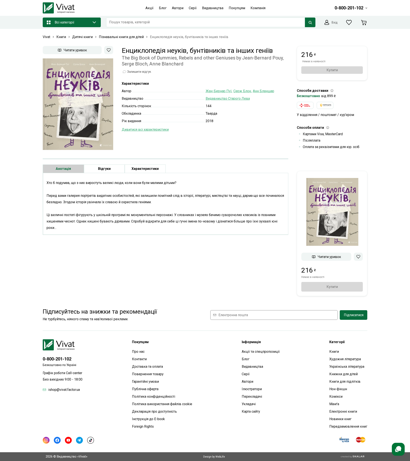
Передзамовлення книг (348, 426)
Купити (332, 70)
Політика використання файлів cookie (162, 404)
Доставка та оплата (147, 367)
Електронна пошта (233, 315)
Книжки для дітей (343, 374)
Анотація (63, 169)
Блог (245, 359)
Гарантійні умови (145, 381)
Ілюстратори (252, 389)
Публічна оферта (145, 389)
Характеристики (145, 169)
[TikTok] (90, 440)
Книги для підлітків (344, 381)
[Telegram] (79, 440)
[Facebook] (57, 440)
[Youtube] (68, 440)
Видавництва (252, 367)
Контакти (139, 359)
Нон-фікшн (338, 389)
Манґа (334, 404)
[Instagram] (46, 440)
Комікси (336, 396)
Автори (247, 381)
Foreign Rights (143, 426)
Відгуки (104, 169)
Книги (334, 352)
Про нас (138, 352)
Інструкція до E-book (148, 419)
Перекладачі (252, 396)
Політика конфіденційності (153, 396)
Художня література (345, 359)
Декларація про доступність (154, 411)
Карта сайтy (251, 411)
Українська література (346, 367)
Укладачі (249, 404)
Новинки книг (340, 419)
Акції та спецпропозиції (261, 352)
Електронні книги (343, 411)
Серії (246, 374)
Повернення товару (148, 374)
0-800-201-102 (57, 359)
